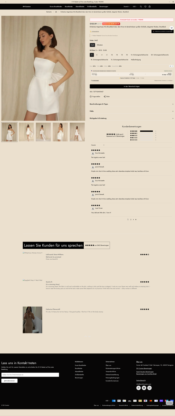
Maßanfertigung (136, 60)
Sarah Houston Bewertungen (145, 372)
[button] (149, 6)
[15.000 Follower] (144, 388)
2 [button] (130, 219)
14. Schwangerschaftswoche (139, 55)
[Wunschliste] (172, 28)
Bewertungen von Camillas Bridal (146, 374)
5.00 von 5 (119, 134)
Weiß (92, 45)
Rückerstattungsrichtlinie (113, 368)
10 (127, 55)
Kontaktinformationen (112, 381)
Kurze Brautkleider (56, 6)
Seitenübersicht (141, 380)
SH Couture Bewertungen (144, 368)
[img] (95, 150)
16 (112, 55)
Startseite (49, 12)
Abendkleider (80, 6)
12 (122, 55)
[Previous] (6, 2)
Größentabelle (92, 6)
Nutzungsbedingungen (112, 378)
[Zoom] (81, 20)
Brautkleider (69, 6)
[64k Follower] (149, 388)
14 (117, 55)
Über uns (108, 365)
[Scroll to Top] (171, 406)
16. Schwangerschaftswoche (119, 60)
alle (56, 12)
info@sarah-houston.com (143, 384)
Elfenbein (100, 45)
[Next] (169, 2)
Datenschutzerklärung (112, 375)
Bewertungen (104, 6)
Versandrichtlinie (111, 371)
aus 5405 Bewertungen (102, 245)
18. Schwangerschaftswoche (99, 60)
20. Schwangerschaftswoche (160, 55)
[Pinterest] (138, 388)
